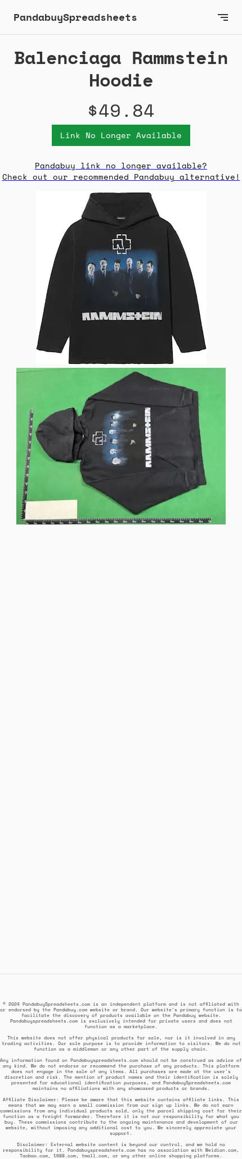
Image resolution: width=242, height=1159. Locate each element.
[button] (223, 17)
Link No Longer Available (121, 135)
